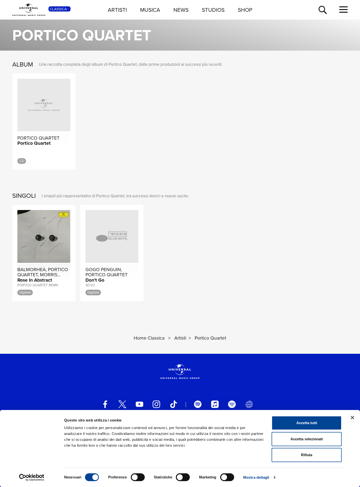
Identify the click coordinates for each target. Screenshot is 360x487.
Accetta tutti (306, 423)
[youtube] (139, 404)
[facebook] (105, 404)
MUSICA (150, 9)
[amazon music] (232, 404)
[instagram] (156, 404)
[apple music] (215, 404)
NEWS (181, 9)
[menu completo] (343, 9)
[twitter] (122, 404)
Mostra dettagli (256, 477)
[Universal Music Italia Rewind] (249, 404)
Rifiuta (306, 455)
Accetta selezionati (306, 439)
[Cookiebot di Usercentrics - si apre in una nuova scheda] (31, 477)
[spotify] (198, 404)
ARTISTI (117, 9)
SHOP (245, 9)
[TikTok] (173, 404)
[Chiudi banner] (352, 417)
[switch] (138, 477)
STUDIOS (213, 9)
